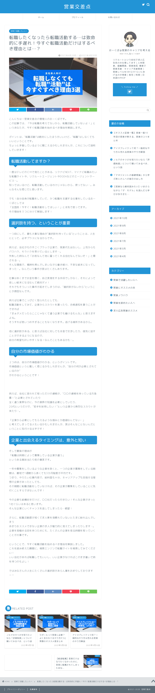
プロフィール (77, 17)
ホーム (41, 17)
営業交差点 (77, 6)
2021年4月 (119, 256)
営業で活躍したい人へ (19, 31)
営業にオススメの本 (124, 287)
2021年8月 (119, 233)
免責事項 (33, 689)
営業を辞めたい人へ (124, 303)
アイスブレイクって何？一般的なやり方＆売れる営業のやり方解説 (131, 150)
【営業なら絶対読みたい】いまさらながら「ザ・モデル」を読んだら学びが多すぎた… (131, 190)
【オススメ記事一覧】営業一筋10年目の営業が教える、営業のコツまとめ (131, 136)
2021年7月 (119, 241)
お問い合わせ (114, 17)
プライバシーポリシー (16, 689)
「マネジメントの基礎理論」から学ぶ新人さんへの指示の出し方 (131, 177)
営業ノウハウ (120, 295)
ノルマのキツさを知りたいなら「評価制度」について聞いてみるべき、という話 (131, 163)
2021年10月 (120, 218)
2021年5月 (119, 248)
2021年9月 (119, 225)
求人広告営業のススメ (125, 310)
